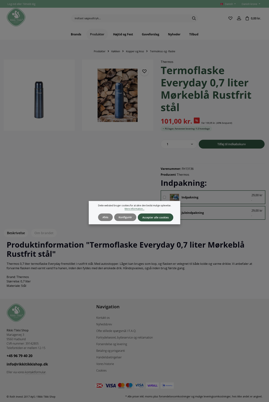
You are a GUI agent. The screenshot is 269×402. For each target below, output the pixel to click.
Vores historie (105, 364)
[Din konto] (239, 18)
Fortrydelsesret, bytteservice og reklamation (124, 337)
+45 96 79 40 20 (19, 355)
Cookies (101, 370)
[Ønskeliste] (230, 18)
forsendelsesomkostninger (174, 396)
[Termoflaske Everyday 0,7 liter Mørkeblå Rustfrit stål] (39, 95)
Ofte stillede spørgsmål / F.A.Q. (116, 331)
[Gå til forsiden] (16, 17)
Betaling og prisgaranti (110, 351)
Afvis (105, 217)
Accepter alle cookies (155, 217)
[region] (78, 97)
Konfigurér (125, 217)
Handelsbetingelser (109, 357)
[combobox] (130, 18)
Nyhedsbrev (104, 324)
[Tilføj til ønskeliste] (144, 71)
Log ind (11, 4)
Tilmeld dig (29, 4)
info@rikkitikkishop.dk (27, 364)
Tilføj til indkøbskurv (231, 144)
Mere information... (134, 208)
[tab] (16, 233)
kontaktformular (35, 372)
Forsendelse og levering (111, 344)
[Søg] (194, 18)
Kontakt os (103, 318)
